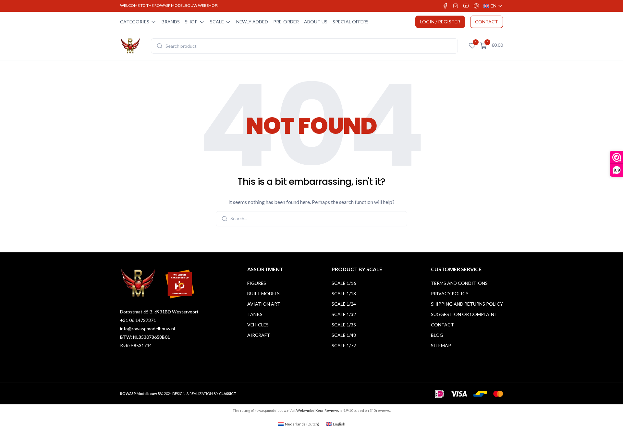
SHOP (191, 21)
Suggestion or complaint (464, 314)
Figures (256, 283)
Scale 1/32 (344, 314)
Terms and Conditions (459, 283)
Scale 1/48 (344, 335)
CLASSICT (227, 393)
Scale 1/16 (344, 283)
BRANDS (171, 21)
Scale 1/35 (344, 324)
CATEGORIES (134, 21)
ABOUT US (315, 21)
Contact (442, 324)
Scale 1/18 (344, 293)
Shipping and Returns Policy (467, 304)
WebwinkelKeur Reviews (317, 410)
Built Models (263, 293)
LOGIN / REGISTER (440, 21)
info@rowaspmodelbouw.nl (147, 328)
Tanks (255, 314)
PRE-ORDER (286, 21)
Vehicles (258, 324)
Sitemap (441, 345)
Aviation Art (263, 304)
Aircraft (258, 335)
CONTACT (486, 21)
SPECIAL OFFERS (351, 21)
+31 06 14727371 (138, 320)
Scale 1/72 (344, 345)
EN (493, 6)
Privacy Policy (450, 293)
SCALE (217, 21)
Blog (437, 335)
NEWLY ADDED (252, 21)
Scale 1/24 (344, 304)
